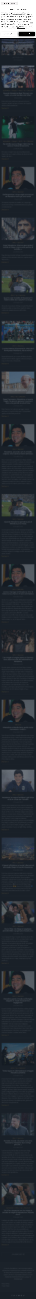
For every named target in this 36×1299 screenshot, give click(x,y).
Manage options (9, 34)
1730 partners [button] (12, 13)
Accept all (26, 34)
